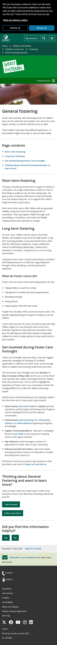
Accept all (41, 28)
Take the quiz (11, 504)
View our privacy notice (15, 20)
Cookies (5, 597)
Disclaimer (6, 588)
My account (31, 38)
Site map (6, 615)
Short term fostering (15, 151)
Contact (9, 572)
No (15, 537)
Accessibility (7, 602)
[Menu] (52, 38)
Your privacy (7, 593)
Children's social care (14, 49)
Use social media (27, 406)
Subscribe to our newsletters (23, 557)
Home (5, 46)
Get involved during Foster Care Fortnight (25, 160)
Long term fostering (15, 156)
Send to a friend (33, 548)
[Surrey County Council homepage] (6, 38)
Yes (5, 537)
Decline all (15, 28)
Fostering (33, 49)
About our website (10, 606)
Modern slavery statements (14, 611)
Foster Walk (17, 434)
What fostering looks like (16, 52)
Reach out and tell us (35, 464)
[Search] (44, 38)
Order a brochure (12, 513)
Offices (9, 579)
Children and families (22, 46)
